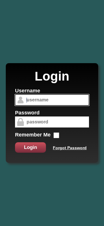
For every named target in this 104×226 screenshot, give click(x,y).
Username (27, 91)
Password (27, 113)
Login (30, 147)
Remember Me (33, 135)
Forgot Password (70, 147)
